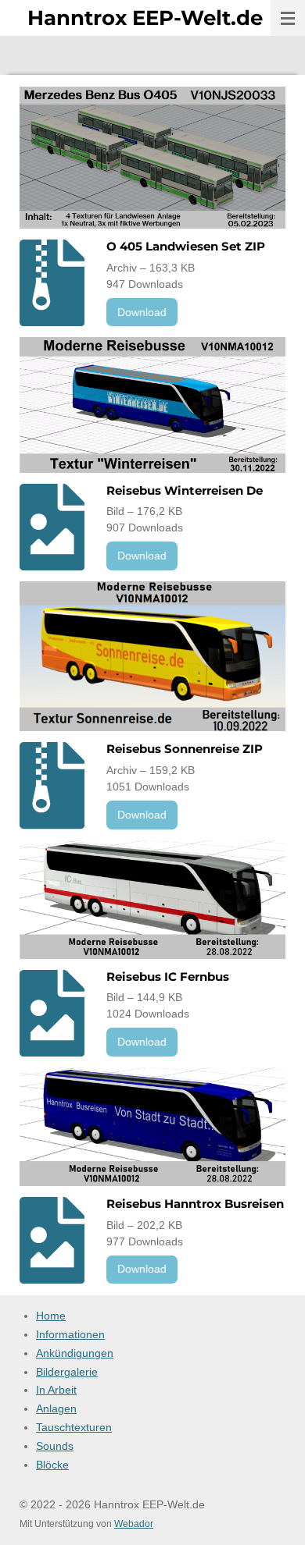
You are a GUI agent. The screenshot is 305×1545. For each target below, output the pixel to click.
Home (51, 1315)
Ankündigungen (74, 1353)
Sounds (55, 1446)
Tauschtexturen (74, 1427)
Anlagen (56, 1408)
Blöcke (52, 1464)
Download (142, 312)
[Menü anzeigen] (288, 18)
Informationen (70, 1334)
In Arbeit (56, 1389)
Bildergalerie (67, 1372)
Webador (133, 1523)
